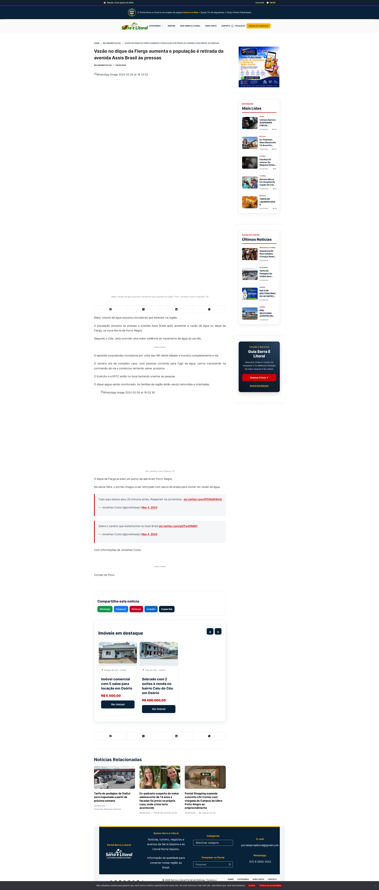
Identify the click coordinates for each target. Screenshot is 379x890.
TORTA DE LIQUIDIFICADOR (267, 202)
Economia (98, 809)
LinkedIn (151, 609)
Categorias (154, 26)
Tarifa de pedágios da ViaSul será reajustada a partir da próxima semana (112, 797)
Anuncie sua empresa (259, 386)
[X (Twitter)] (143, 309)
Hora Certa (211, 26)
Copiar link (166, 609)
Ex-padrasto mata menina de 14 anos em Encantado (268, 143)
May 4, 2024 (149, 507)
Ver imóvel (118, 704)
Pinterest (136, 609)
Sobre (231, 879)
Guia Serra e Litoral (190, 26)
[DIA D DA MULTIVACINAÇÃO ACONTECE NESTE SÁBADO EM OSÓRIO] (250, 294)
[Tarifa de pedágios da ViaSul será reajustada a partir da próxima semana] (114, 777)
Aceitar (251, 885)
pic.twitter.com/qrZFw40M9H (178, 526)
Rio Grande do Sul (103, 65)
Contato (225, 26)
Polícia (156, 813)
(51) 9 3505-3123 (260, 861)
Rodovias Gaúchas (112, 809)
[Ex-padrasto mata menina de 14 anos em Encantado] (250, 143)
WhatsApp (105, 609)
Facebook (121, 609)
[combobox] (210, 864)
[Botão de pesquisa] (230, 864)
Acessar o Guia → (259, 377)
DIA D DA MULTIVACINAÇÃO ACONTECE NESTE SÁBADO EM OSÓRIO (268, 296)
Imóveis (171, 26)
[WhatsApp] (209, 309)
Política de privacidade (270, 885)
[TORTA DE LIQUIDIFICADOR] (250, 202)
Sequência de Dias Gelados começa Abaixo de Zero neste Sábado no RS (268, 256)
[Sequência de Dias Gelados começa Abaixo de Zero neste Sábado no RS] (250, 254)
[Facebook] (110, 309)
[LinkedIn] (176, 309)
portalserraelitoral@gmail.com (260, 845)
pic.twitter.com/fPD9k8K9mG (203, 499)
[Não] (375, 885)
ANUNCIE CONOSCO (258, 26)
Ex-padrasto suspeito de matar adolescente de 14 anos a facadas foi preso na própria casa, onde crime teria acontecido (159, 800)
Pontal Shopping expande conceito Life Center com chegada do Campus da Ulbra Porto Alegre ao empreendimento (203, 800)
